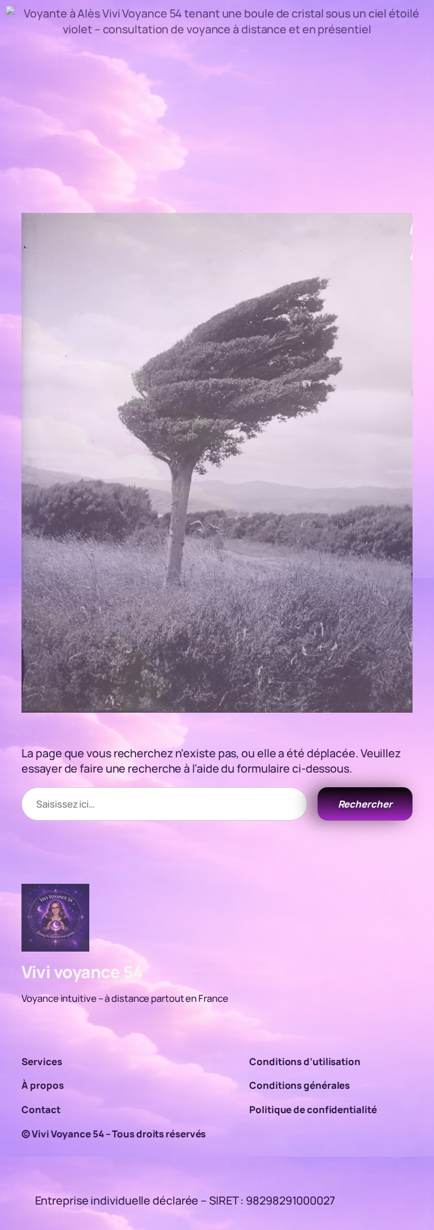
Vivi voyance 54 (82, 971)
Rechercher (365, 803)
